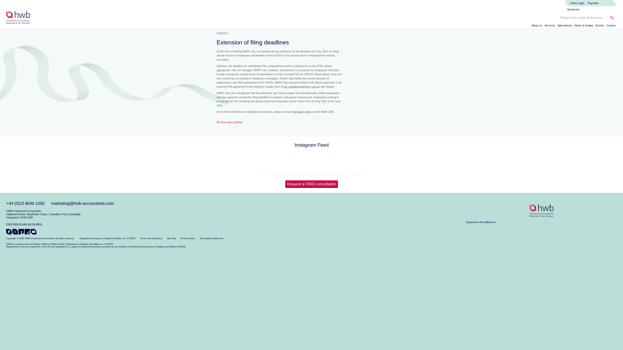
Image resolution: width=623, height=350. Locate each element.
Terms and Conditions (151, 238)
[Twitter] (15, 231)
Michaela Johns (301, 111)
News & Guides (583, 25)
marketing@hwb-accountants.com (82, 203)
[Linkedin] (21, 231)
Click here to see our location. (24, 224)
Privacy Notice (188, 238)
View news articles (231, 122)
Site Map (171, 238)
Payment (593, 3)
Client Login (577, 3)
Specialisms (564, 25)
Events (600, 25)
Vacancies (573, 9)
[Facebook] (9, 231)
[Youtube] (33, 231)
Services (549, 25)
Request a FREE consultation (311, 184)
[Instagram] (27, 231)
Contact (611, 25)
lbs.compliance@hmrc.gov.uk (302, 86)
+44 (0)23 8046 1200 (25, 203)
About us (536, 25)
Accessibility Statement (211, 238)
